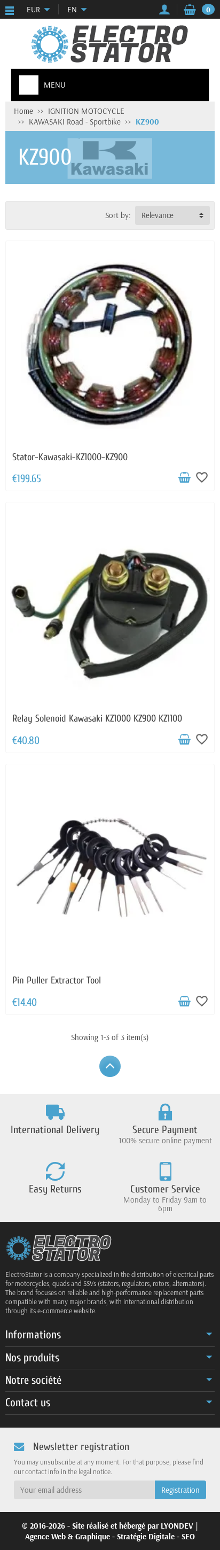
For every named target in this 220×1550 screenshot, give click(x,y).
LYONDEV (177, 1526)
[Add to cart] (184, 477)
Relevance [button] (158, 215)
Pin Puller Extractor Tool (56, 980)
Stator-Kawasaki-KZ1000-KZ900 (70, 457)
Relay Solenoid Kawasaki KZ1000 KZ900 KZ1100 (97, 718)
